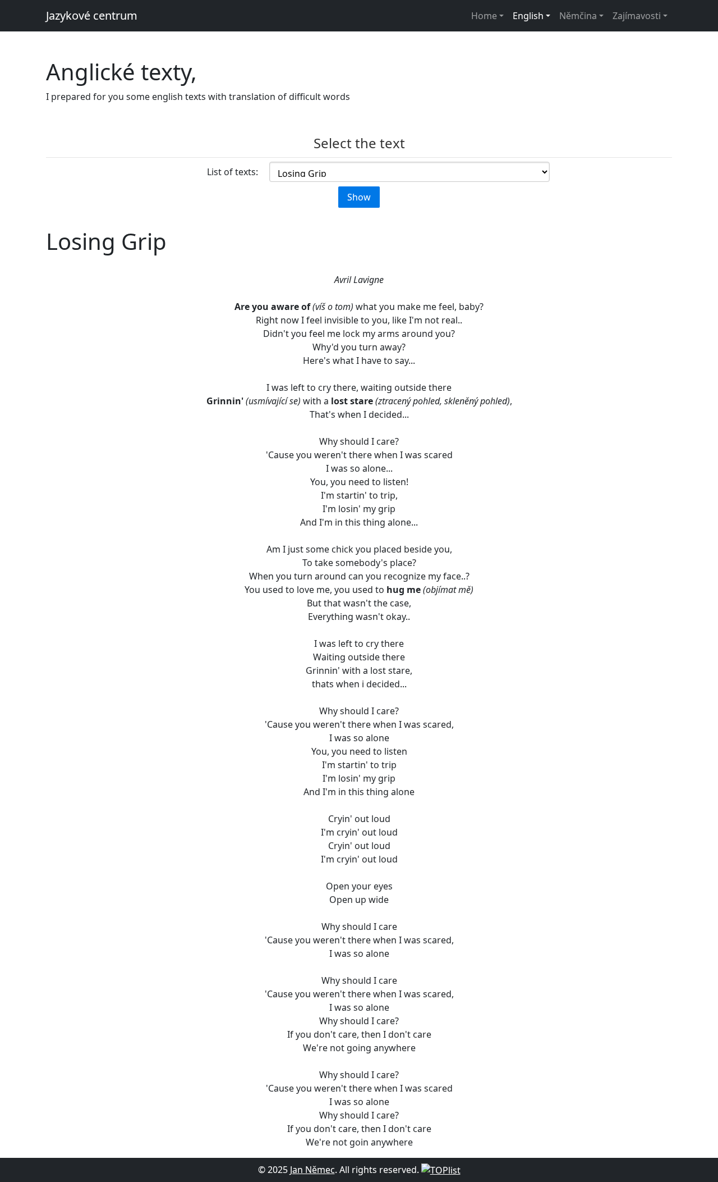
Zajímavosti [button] (637, 16)
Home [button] (484, 16)
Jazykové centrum (91, 15)
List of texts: (232, 172)
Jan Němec (312, 1169)
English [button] (528, 16)
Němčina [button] (578, 16)
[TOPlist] (441, 1169)
